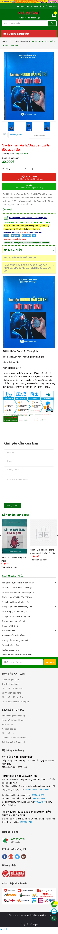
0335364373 (40, 801)
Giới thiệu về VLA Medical (13, 742)
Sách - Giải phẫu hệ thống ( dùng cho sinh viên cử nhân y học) (43, 553)
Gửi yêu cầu (12, 505)
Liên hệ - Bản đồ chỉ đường (14, 738)
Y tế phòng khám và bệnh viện (15, 602)
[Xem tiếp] (7, 209)
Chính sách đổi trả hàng (12, 697)
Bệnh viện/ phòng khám (13, 720)
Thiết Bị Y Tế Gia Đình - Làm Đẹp (17, 587)
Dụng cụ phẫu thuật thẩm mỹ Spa (17, 607)
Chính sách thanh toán (12, 688)
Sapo (35, 924)
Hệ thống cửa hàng (49, 6)
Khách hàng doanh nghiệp (13, 716)
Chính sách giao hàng (11, 693)
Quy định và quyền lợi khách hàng (17, 655)
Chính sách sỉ (8, 733)
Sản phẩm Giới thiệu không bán (16, 616)
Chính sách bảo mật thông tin (15, 702)
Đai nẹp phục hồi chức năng (14, 621)
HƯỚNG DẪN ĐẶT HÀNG (13, 635)
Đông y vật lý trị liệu (11, 626)
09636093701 (45, 789)
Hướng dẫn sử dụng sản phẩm (16, 640)
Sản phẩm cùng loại (15, 515)
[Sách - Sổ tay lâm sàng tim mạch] (14, 536)
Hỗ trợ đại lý (7, 724)
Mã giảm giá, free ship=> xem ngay (18, 583)
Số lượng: (6, 168)
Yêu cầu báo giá (9, 729)
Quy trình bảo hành (10, 684)
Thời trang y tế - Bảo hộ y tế (14, 611)
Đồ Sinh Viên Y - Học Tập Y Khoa (17, 597)
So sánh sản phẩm (10, 645)
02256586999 (31, 789)
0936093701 (18, 839)
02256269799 (26, 821)
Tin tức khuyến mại (10, 650)
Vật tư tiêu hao (8, 631)
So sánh (3, 928)
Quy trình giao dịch (10, 680)
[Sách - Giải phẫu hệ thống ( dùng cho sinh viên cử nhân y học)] (43, 532)
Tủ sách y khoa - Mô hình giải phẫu (18, 592)
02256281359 (38, 794)
